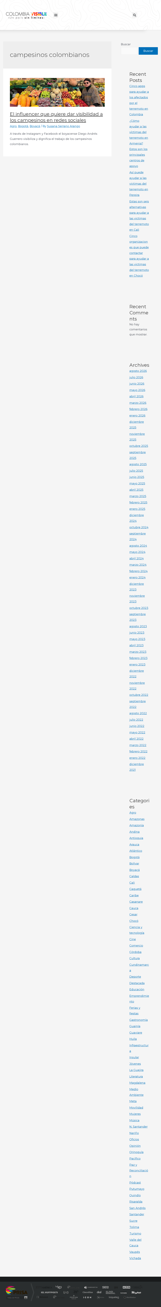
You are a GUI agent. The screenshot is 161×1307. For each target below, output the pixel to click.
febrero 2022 (138, 751)
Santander (136, 1214)
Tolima (134, 1227)
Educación (136, 989)
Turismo (135, 1233)
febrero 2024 (138, 571)
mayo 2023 (137, 639)
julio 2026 (136, 377)
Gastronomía (138, 1020)
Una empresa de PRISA (16, 1290)
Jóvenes (135, 1064)
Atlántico (135, 851)
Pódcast (135, 1182)
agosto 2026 (138, 371)
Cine (132, 939)
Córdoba (135, 952)
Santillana (74, 1288)
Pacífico (135, 1158)
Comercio (136, 945)
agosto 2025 (138, 464)
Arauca (134, 844)
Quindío (135, 1195)
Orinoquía (136, 1152)
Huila (133, 1039)
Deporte (135, 976)
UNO (66, 1292)
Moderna (58, 1297)
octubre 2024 (138, 527)
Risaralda (135, 1201)
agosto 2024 (138, 545)
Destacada (137, 983)
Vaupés (134, 1252)
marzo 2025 (137, 496)
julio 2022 (136, 719)
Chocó (133, 921)
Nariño (134, 1133)
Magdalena (137, 1083)
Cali (132, 882)
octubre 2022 (138, 695)
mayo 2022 (137, 732)
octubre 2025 (138, 446)
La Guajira (136, 1070)
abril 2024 (136, 558)
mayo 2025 (137, 483)
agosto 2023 (138, 626)
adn (125, 1288)
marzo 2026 (137, 403)
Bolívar (134, 863)
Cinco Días (87, 1292)
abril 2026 (136, 396)
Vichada (135, 1258)
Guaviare (135, 1032)
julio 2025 (136, 471)
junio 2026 (136, 383)
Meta (133, 1101)
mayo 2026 (137, 390)
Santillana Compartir (91, 1288)
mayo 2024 (137, 552)
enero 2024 (137, 577)
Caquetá (135, 889)
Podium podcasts (73, 1297)
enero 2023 (137, 664)
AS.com (114, 1288)
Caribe (134, 895)
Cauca (133, 908)
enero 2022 (137, 758)
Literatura (136, 1076)
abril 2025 (136, 490)
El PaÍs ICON (87, 1297)
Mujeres (135, 1114)
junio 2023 (136, 632)
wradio (75, 1292)
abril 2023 (136, 645)
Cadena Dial (99, 1292)
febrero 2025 (138, 502)
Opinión (135, 1146)
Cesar (133, 914)
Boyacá (35, 126)
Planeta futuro (122, 1292)
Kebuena (133, 1292)
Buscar (126, 44)
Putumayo (136, 1189)
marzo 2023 (137, 652)
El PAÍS (44, 1288)
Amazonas (136, 819)
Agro (13, 126)
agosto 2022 (138, 713)
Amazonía (136, 825)
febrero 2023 (138, 658)
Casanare (136, 902)
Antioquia (136, 838)
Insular (134, 1057)
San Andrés (137, 1208)
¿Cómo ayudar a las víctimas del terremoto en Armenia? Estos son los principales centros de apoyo (138, 143)
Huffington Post (48, 1292)
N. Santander (138, 1126)
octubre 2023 (138, 608)
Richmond (42, 1297)
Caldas (134, 876)
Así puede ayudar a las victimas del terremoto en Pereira (138, 184)
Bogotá (23, 126)
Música (134, 1120)
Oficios (134, 1139)
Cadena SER (104, 1288)
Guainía (134, 1026)
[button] (55, 15)
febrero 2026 (138, 409)
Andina (134, 832)
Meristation (129, 1297)
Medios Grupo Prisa (16, 1298)
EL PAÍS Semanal (110, 1292)
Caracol (136, 1288)
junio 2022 (136, 726)
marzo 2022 (137, 745)
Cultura (134, 958)
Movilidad (136, 1107)
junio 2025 (136, 477)
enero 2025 (137, 509)
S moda (100, 1297)
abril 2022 (136, 739)
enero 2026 (137, 415)
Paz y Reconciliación (138, 1170)
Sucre (133, 1221)
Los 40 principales (60, 1288)
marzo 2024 (138, 564)
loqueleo (114, 1297)
